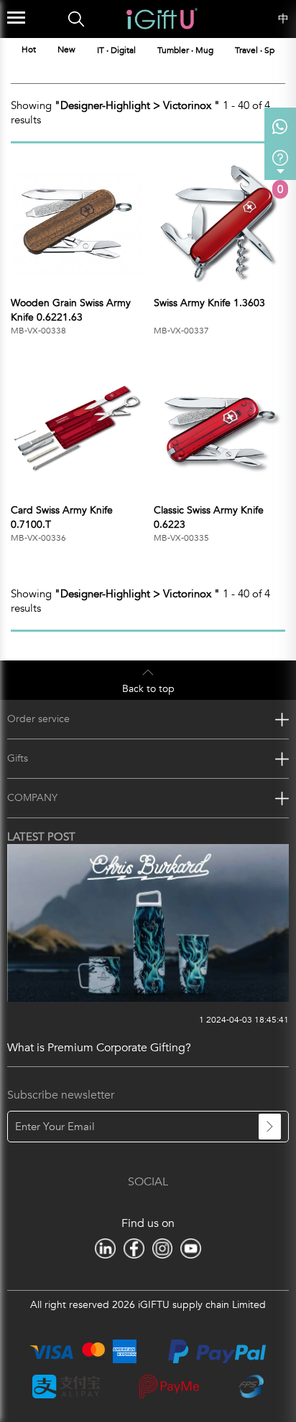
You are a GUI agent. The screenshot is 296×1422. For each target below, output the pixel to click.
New (66, 49)
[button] (286, 49)
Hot (29, 49)
